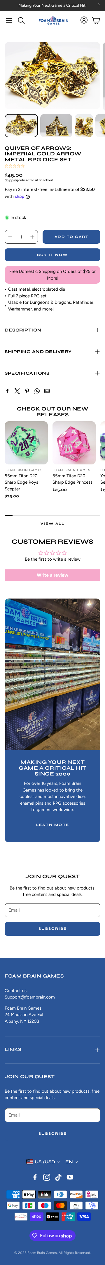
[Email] (47, 391)
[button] (9, 20)
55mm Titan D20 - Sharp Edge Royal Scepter (23, 482)
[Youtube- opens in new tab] (70, 1177)
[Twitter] (17, 391)
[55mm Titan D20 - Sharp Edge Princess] (74, 442)
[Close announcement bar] (99, 4)
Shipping (11, 180)
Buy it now (52, 255)
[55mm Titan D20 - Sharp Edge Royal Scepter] (26, 442)
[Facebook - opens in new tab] (35, 1177)
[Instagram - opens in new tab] (46, 1177)
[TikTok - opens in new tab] (58, 1177)
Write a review (52, 575)
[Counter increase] (32, 236)
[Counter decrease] (10, 236)
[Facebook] (7, 391)
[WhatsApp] (37, 391)
